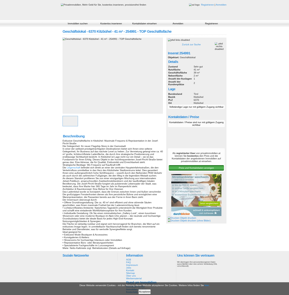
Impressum (132, 265)
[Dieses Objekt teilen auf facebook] (143, 129)
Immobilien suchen (78, 23)
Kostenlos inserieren (111, 23)
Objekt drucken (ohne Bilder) (195, 220)
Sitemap (130, 273)
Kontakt (130, 270)
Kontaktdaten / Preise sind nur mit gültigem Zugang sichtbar (196, 123)
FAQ (128, 262)
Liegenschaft (73, 167)
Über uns (131, 275)
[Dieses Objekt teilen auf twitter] (154, 129)
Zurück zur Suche (191, 44)
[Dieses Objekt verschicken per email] (160, 129)
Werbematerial (134, 278)
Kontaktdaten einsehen (144, 23)
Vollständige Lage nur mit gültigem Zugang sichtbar (196, 106)
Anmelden (221, 4)
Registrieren (207, 4)
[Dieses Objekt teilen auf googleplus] (148, 129)
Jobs (128, 267)
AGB (128, 259)
